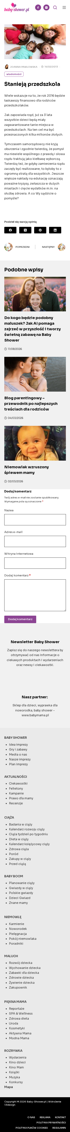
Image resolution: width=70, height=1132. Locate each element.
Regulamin (59, 1127)
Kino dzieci (17, 1062)
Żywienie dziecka (22, 983)
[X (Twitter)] (25, 230)
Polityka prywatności (51, 1122)
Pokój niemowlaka (22, 939)
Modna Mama (19, 1038)
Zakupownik (18, 987)
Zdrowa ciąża (19, 849)
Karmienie (16, 924)
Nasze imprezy (20, 759)
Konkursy (16, 1082)
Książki (14, 1072)
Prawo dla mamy (21, 798)
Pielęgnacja (18, 934)
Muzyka (14, 1077)
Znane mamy (18, 903)
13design (9, 1104)
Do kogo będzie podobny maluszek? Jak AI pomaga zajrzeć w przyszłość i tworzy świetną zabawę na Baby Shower (32, 329)
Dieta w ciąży (19, 839)
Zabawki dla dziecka (24, 973)
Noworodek (18, 929)
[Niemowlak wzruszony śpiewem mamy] (35, 443)
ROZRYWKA (13, 1051)
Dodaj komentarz (17, 575)
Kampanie (16, 793)
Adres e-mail (13, 532)
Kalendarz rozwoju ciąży (27, 829)
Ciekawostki (18, 783)
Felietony (16, 789)
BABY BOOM (13, 876)
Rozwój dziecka (20, 963)
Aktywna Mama (20, 1033)
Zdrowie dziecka (21, 978)
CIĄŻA (9, 817)
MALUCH (11, 956)
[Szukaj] (55, 7)
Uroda (13, 1023)
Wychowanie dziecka (25, 968)
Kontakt (60, 1117)
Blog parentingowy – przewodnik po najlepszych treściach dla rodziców (30, 404)
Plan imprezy (18, 764)
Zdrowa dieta (19, 1019)
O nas (31, 1117)
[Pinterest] (40, 230)
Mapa (8, 1087)
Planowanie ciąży (22, 883)
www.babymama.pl (35, 715)
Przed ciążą (17, 864)
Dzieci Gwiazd (19, 898)
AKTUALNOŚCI (15, 777)
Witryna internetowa (18, 553)
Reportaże (16, 1009)
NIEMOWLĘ (12, 917)
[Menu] (64, 7)
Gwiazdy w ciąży (21, 888)
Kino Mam (16, 1067)
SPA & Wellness (21, 1013)
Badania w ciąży (20, 824)
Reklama (45, 1117)
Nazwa (8, 510)
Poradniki (16, 944)
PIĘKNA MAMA (15, 1002)
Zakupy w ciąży (20, 859)
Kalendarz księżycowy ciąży (29, 844)
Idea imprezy (18, 745)
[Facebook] (38, 7)
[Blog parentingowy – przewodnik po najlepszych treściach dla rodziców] (35, 374)
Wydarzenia (17, 1057)
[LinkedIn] (55, 230)
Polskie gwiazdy (21, 893)
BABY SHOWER (15, 738)
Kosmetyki (17, 1028)
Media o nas (18, 754)
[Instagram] (46, 7)
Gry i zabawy (18, 749)
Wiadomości (13, 74)
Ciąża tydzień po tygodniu (28, 834)
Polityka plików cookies (32, 1127)
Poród (13, 854)
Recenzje (16, 803)
